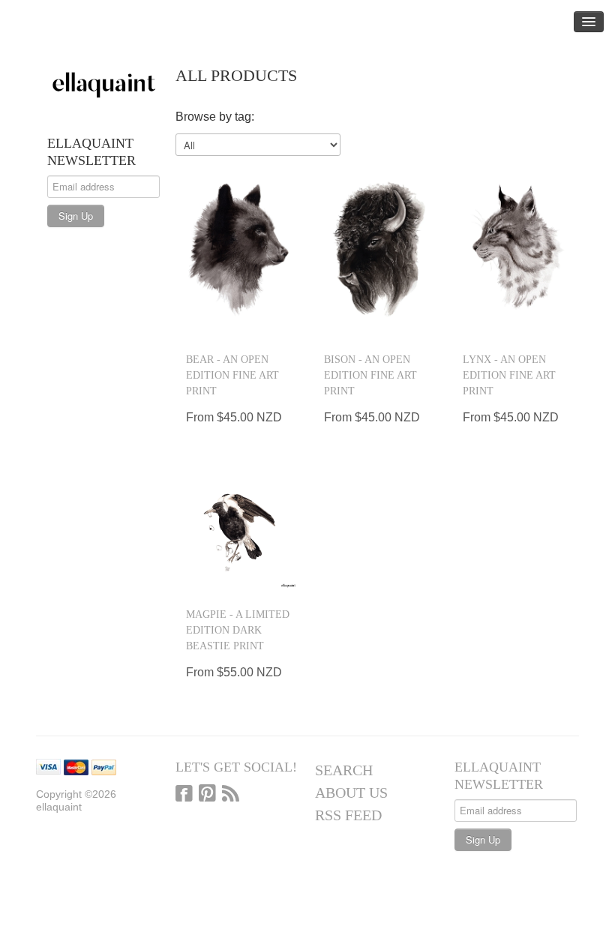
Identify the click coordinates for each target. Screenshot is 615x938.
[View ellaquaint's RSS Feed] (230, 795)
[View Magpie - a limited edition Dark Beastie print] (238, 529)
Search (344, 770)
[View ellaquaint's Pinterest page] (207, 795)
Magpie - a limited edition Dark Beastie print (238, 630)
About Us (351, 792)
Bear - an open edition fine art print (232, 375)
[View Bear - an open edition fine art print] (238, 250)
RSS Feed (348, 815)
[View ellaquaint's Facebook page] (184, 795)
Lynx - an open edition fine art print (509, 375)
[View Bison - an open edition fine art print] (376, 250)
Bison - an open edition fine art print (370, 375)
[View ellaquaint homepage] (103, 82)
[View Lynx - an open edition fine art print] (515, 250)
